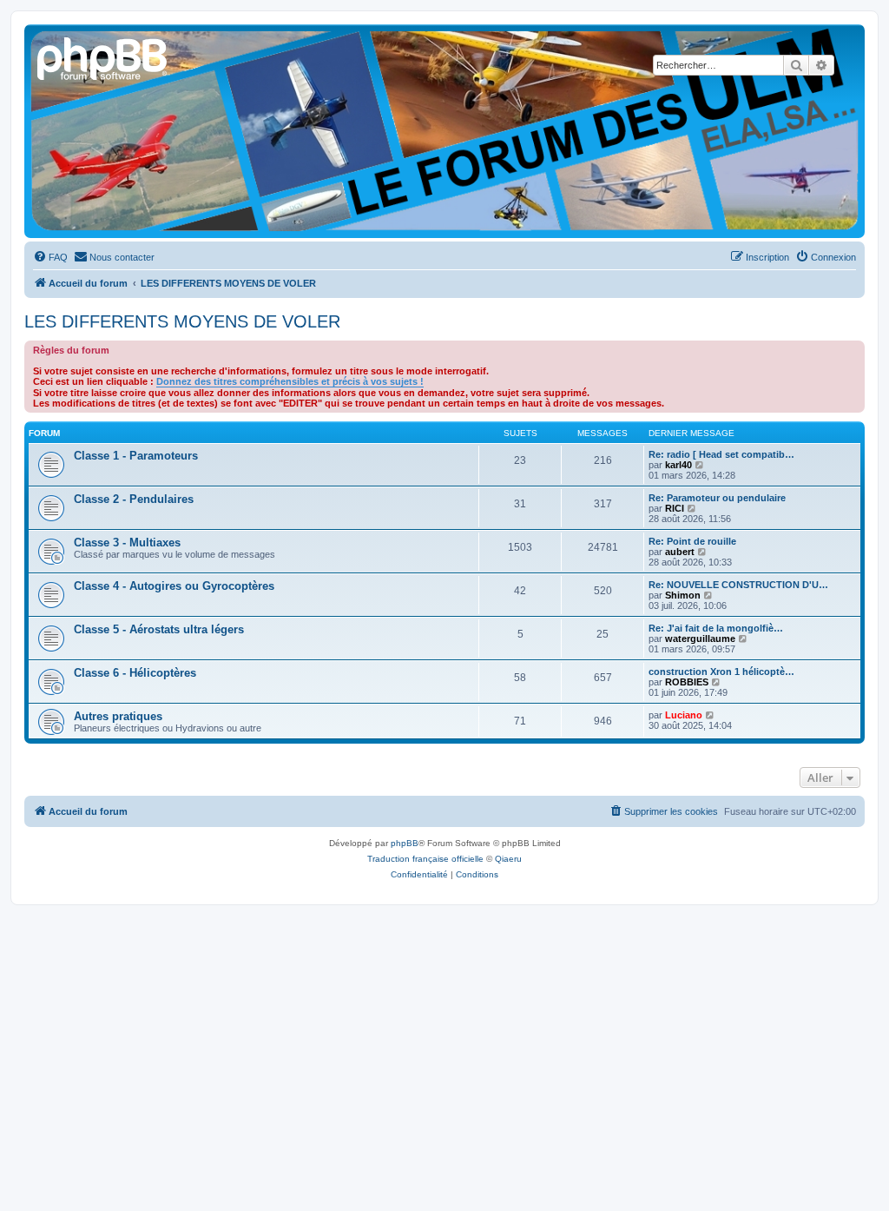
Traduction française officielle (425, 859)
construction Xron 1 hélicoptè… (721, 671)
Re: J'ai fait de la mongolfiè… (716, 628)
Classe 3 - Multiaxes (127, 542)
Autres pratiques (118, 716)
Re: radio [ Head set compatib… (721, 454)
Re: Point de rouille (692, 541)
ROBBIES (686, 682)
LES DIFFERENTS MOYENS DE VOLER (182, 321)
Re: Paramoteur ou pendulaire (717, 498)
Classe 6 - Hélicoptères (135, 672)
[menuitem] (50, 257)
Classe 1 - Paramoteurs (136, 455)
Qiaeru (508, 859)
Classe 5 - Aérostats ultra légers (159, 629)
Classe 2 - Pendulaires (134, 499)
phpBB (404, 843)
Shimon (683, 595)
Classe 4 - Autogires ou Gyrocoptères (174, 585)
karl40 (678, 465)
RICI (674, 508)
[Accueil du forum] (103, 56)
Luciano (683, 715)
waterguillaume (700, 638)
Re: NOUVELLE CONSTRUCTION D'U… (738, 584)
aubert (680, 551)
